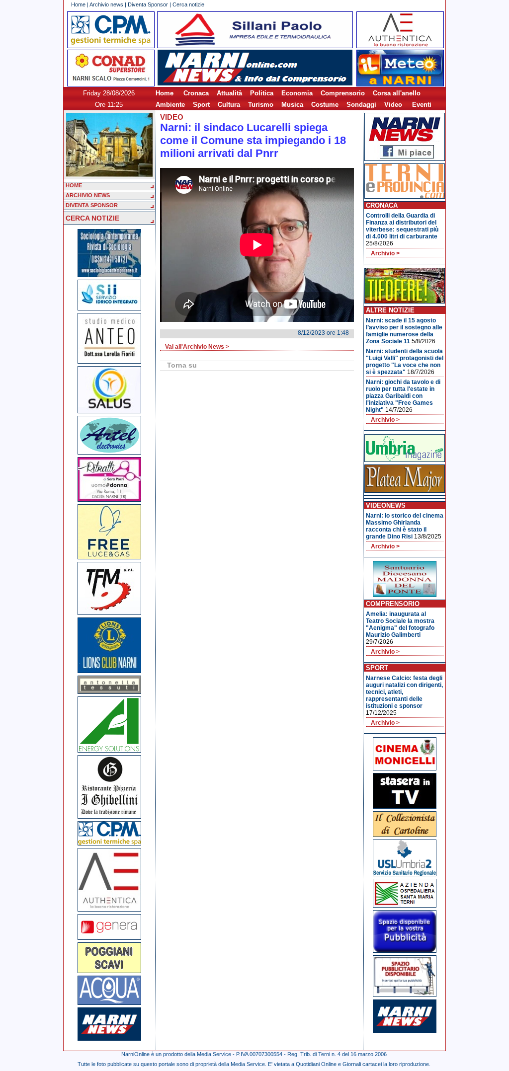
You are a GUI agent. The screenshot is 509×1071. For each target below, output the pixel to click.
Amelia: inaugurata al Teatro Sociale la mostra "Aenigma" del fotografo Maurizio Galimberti (400, 624)
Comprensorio (343, 93)
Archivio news (106, 4)
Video (393, 104)
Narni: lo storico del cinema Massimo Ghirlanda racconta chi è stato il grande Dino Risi (404, 526)
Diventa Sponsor (148, 4)
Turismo (260, 104)
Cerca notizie (188, 4)
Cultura (229, 104)
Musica (292, 104)
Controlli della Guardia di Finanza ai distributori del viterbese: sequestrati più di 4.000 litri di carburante (402, 226)
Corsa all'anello (397, 93)
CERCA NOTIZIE (92, 218)
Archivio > (385, 253)
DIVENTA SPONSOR (92, 205)
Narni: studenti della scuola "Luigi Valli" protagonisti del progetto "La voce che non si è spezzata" (404, 362)
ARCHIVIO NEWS (88, 195)
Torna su (182, 365)
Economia (297, 93)
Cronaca (196, 93)
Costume (325, 104)
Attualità (229, 93)
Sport (201, 104)
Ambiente (170, 104)
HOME (74, 185)
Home (78, 4)
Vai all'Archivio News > (197, 346)
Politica (261, 93)
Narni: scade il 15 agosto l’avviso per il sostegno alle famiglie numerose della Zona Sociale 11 (404, 331)
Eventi (421, 104)
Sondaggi (361, 104)
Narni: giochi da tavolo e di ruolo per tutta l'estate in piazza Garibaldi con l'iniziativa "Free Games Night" (403, 396)
